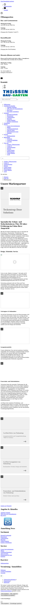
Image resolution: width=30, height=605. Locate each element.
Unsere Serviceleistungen (7, 549)
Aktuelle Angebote (5, 512)
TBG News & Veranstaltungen (8, 514)
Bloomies (3, 539)
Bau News (3, 515)
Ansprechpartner (8, 164)
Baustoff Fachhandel (6, 535)
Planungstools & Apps (6, 555)
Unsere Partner (7, 167)
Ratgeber (3, 556)
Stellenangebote (5, 563)
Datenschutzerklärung (6, 591)
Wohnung (3, 570)
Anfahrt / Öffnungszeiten (10, 161)
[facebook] (2, 577)
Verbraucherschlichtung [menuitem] (10, 579)
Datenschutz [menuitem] (7, 581)
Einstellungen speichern (15, 603)
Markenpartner (7, 168)
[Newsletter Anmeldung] (8, 525)
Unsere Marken (8, 170)
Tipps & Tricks (4, 553)
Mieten (2, 550)
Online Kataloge (5, 541)
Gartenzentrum (4, 538)
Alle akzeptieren (5, 593)
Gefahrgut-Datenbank (6, 552)
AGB (5, 171)
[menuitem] (4, 86)
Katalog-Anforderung (6, 542)
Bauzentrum (4, 537)
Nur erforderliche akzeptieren (8, 595)
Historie (6, 166)
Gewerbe (3, 573)
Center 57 (6, 163)
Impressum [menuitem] (6, 582)
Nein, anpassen (14, 593)
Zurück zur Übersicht (6, 506)
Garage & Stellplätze (6, 571)
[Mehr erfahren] (25, 441)
